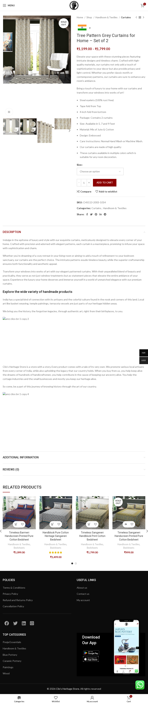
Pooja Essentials (12, 642)
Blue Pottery (10, 654)
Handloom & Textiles (106, 17)
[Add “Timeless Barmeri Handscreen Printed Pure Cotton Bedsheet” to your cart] (16, 524)
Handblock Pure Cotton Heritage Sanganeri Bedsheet (56, 536)
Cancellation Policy (13, 606)
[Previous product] (136, 17)
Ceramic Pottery (12, 660)
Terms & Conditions (14, 587)
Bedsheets (19, 547)
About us (82, 587)
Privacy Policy (10, 593)
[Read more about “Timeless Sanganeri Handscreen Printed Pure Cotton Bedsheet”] (126, 524)
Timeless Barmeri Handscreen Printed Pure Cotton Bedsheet (19, 536)
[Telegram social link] (105, 214)
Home (80, 17)
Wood (6, 673)
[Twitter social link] (91, 214)
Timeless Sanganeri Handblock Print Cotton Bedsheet (92, 536)
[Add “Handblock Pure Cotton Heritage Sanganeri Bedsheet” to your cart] (52, 524)
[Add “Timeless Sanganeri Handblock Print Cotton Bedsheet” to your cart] (89, 524)
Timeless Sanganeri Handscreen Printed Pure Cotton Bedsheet (129, 536)
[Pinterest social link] (96, 214)
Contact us (83, 593)
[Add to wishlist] (22, 524)
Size (79, 164)
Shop (89, 17)
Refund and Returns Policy (18, 600)
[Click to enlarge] (9, 112)
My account (83, 600)
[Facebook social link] (87, 214)
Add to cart (105, 182)
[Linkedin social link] (100, 214)
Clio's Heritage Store (67, 688)
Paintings (8, 667)
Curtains (126, 17)
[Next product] (143, 17)
